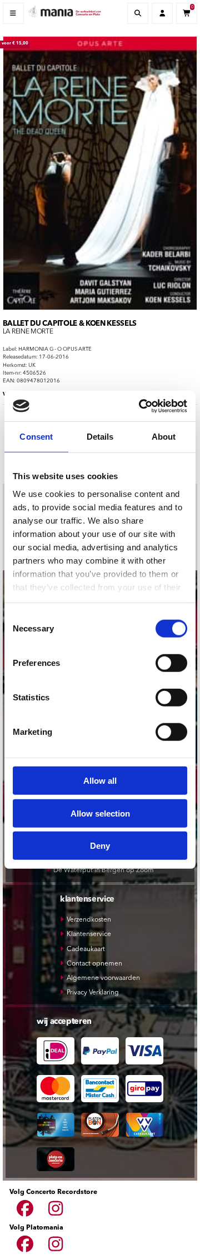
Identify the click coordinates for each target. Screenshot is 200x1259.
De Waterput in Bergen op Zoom (103, 870)
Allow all (100, 780)
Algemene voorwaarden (103, 978)
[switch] (171, 663)
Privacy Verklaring (93, 992)
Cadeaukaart (86, 949)
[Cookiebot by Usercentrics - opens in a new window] (141, 406)
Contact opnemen (94, 964)
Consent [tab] (36, 436)
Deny (100, 845)
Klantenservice (89, 934)
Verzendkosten (89, 920)
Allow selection (100, 813)
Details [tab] (100, 436)
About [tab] (164, 436)
